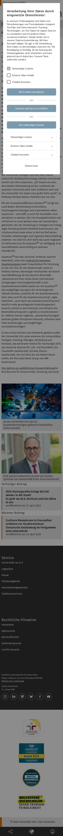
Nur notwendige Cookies (31, 125)
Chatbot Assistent (21, 82)
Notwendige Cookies (22, 68)
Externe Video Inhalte (23, 75)
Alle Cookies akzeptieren (31, 92)
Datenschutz (31, 165)
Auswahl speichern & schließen (31, 108)
